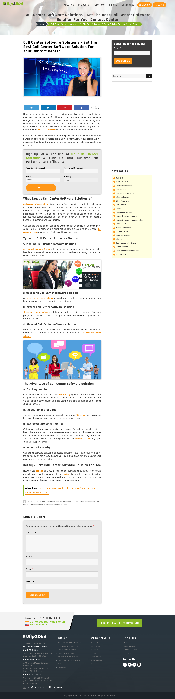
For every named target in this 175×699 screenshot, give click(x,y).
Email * (117, 48)
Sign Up (145, 4)
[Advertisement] (132, 124)
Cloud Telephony (122, 201)
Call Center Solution (70, 502)
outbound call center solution (40, 298)
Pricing (113, 5)
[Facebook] (125, 665)
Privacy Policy (96, 660)
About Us (69, 5)
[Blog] (139, 665)
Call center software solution (36, 204)
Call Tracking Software (125, 193)
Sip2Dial (119, 239)
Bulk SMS (119, 178)
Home (42, 24)
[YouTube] (134, 665)
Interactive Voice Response (126, 216)
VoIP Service (121, 254)
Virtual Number (122, 247)
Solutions (99, 5)
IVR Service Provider (124, 224)
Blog (126, 643)
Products (83, 5)
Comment (31, 532)
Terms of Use (96, 657)
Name (29, 557)
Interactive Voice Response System (129, 220)
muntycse (57, 687)
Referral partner (130, 650)
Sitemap (127, 653)
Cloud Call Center (122, 197)
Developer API (63, 667)
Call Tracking (121, 189)
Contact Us (128, 5)
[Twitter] (130, 665)
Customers (95, 664)
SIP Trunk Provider (123, 235)
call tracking (64, 394)
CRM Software (121, 205)
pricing (66, 474)
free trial (39, 470)
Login (160, 4)
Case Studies (129, 646)
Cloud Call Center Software (69, 660)
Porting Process (122, 231)
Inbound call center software (36, 249)
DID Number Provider (124, 212)
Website (30, 581)
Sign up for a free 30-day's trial (120, 623)
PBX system (80, 415)
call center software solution (56, 505)
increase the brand (83, 438)
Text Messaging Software (126, 243)
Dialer (118, 208)
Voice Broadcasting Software (127, 250)
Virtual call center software (36, 312)
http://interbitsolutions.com (35, 646)
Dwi (29, 502)
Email (29, 569)
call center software (47, 129)
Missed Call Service (123, 227)
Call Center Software (54, 502)
